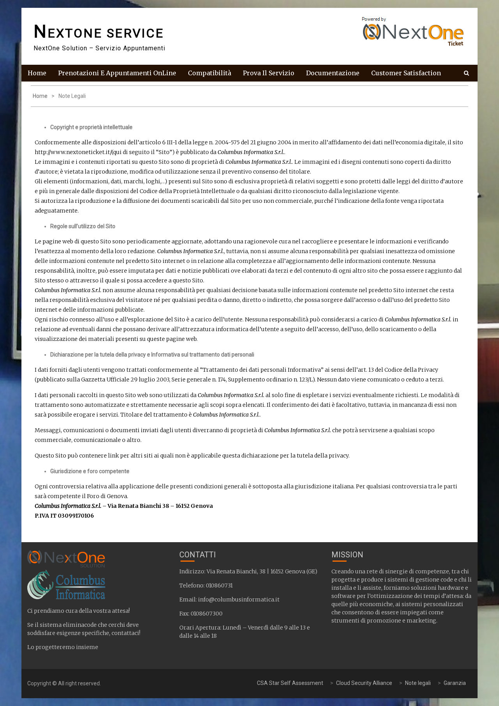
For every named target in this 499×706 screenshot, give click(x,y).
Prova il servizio (268, 73)
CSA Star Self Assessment (290, 683)
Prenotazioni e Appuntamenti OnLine (117, 73)
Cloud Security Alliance (364, 683)
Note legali (418, 683)
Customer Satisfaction (406, 73)
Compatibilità (209, 73)
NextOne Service (99, 33)
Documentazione (332, 73)
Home (37, 73)
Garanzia (455, 683)
